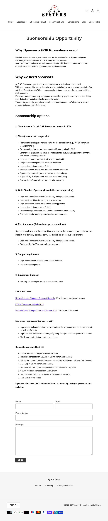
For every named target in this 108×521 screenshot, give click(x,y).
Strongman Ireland (65, 485)
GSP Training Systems (78, 505)
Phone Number (21, 413)
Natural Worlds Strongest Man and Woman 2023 (36, 310)
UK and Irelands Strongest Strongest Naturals (35, 298)
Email (58, 401)
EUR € (13, 505)
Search (38, 485)
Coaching (49, 485)
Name (18, 401)
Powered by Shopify (93, 505)
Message (19, 424)
